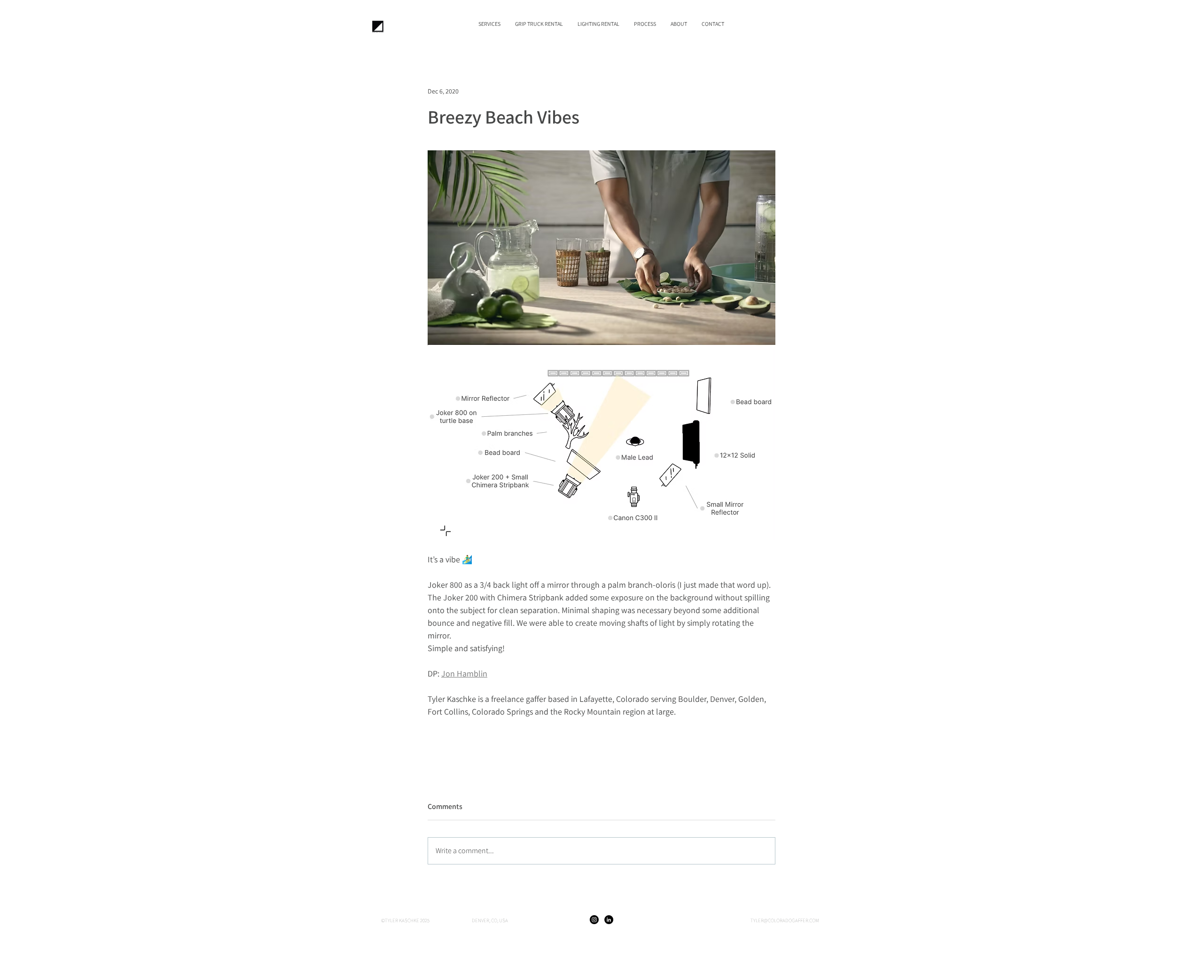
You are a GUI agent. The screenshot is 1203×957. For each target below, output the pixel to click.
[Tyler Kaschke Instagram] (594, 919)
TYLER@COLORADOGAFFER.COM (784, 920)
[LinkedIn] (608, 919)
